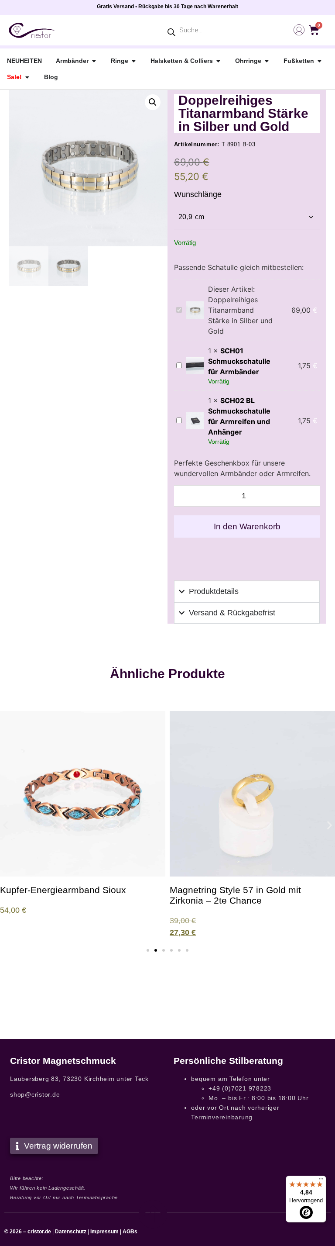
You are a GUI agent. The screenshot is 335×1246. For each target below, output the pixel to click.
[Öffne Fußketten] (319, 61)
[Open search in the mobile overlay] (219, 30)
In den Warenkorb (247, 526)
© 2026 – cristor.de (27, 1232)
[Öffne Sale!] (27, 77)
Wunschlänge (198, 194)
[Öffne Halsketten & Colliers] (218, 61)
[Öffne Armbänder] (94, 61)
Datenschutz (70, 1232)
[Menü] (321, 1181)
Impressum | (105, 1232)
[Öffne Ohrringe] (266, 61)
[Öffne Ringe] (133, 61)
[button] (153, 102)
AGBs (130, 1232)
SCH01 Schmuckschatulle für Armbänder (239, 361)
